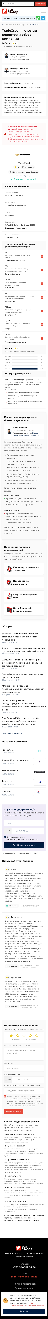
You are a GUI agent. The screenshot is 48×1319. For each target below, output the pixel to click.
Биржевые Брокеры (23, 176)
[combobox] (8, 831)
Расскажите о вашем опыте (17, 1046)
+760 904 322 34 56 (24, 1267)
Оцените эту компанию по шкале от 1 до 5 (24, 1029)
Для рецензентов (24, 1288)
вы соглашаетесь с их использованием (27, 1304)
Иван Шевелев (17, 54)
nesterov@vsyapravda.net (20, 74)
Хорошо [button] (24, 1311)
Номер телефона (12, 1074)
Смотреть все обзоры (12, 733)
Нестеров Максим (19, 69)
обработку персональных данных (22, 839)
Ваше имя (8, 1063)
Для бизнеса (40, 3)
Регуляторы (34, 435)
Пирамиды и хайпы (21, 435)
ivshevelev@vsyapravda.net (21, 59)
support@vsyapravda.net (24, 1277)
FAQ (36, 853)
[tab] (9, 853)
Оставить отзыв (13, 1111)
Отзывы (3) (9, 853)
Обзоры (35, 433)
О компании (24, 853)
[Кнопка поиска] (4, 4)
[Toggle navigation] (43, 11)
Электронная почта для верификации (22, 1085)
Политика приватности (24, 1284)
